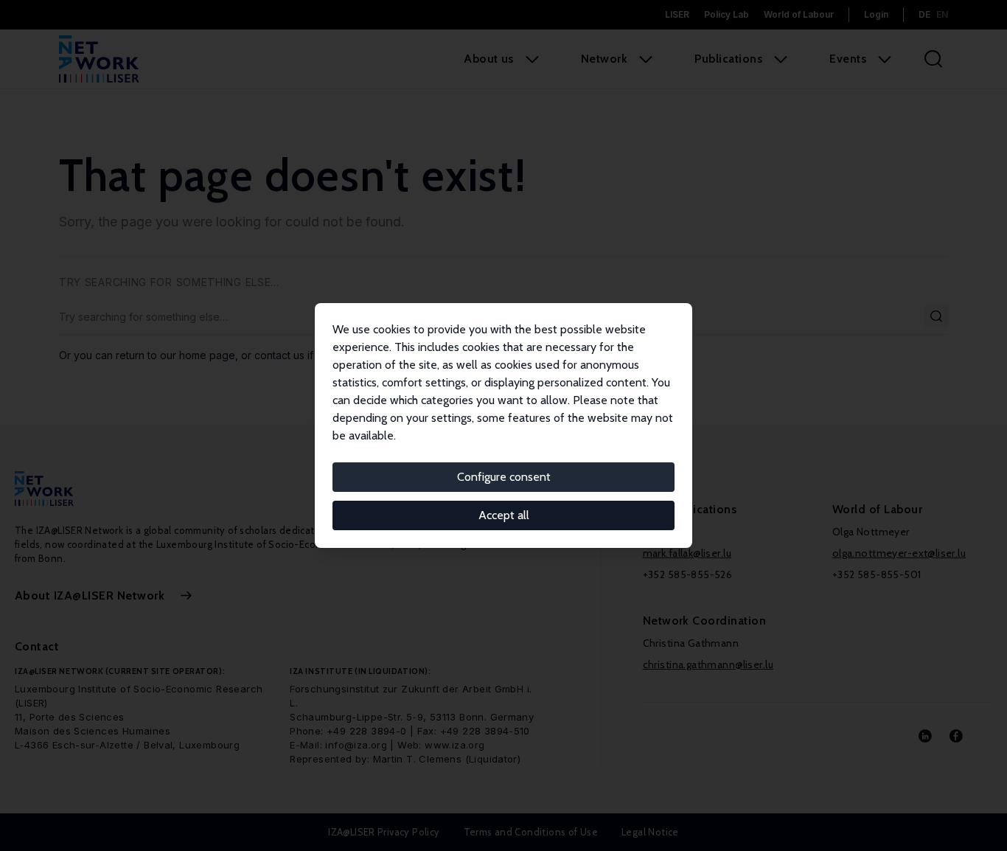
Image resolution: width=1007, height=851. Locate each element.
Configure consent (504, 477)
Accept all (503, 515)
